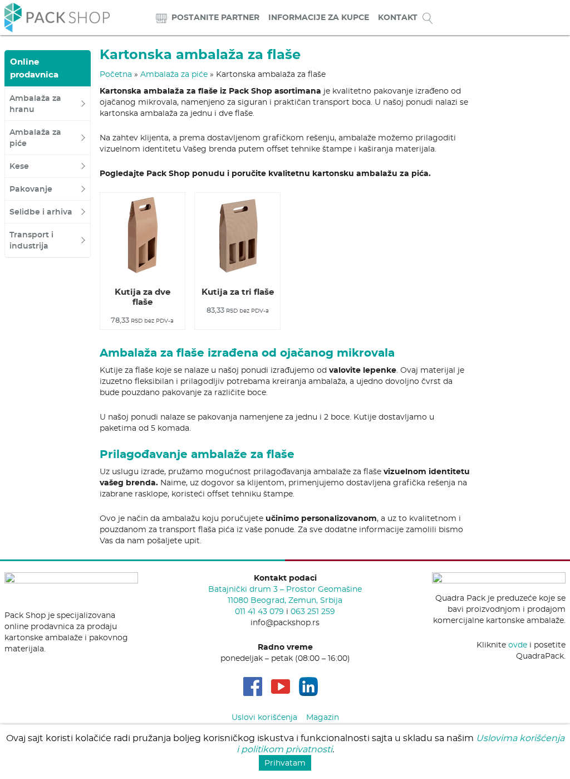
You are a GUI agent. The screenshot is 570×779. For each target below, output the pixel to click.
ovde (517, 645)
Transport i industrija (31, 240)
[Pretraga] (427, 18)
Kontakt (397, 17)
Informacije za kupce (318, 17)
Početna (116, 74)
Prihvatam (285, 763)
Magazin (322, 717)
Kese (19, 166)
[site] (161, 18)
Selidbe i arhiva (40, 212)
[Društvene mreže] (253, 686)
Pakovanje (30, 189)
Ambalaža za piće (35, 137)
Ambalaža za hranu (35, 103)
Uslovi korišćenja (264, 717)
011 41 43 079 (259, 611)
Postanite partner (215, 17)
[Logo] (57, 16)
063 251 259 (313, 611)
